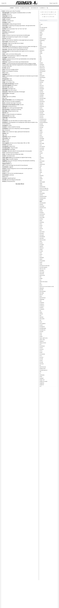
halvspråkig (42, 111)
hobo (3, 119)
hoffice (3, 131)
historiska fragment (7, 85)
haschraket (42, 149)
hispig (3, 82)
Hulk (40, 386)
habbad (41, 34)
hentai (3, 36)
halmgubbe (42, 80)
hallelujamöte (42, 69)
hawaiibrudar (42, 164)
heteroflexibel (5, 46)
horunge (41, 362)
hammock (41, 117)
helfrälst (41, 194)
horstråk (4, 179)
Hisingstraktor (5, 79)
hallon (41, 74)
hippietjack (4, 74)
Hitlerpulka (4, 91)
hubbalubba (42, 375)
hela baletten (42, 193)
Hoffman (4, 133)
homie (3, 141)
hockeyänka (5, 128)
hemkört (4, 20)
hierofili (4, 55)
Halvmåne (41, 99)
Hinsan (4, 71)
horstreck (4, 178)
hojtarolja (4, 136)
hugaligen (42, 378)
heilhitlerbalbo (42, 186)
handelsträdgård (43, 120)
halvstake (41, 112)
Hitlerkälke (4, 88)
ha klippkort (42, 30)
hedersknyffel (42, 182)
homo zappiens (5, 143)
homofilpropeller (6, 147)
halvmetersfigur (43, 98)
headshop (41, 175)
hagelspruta (42, 50)
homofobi (4, 151)
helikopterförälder (43, 196)
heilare (41, 185)
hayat (41, 165)
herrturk (4, 38)
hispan (3, 80)
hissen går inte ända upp (8, 83)
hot (40, 365)
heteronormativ (6, 51)
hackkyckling (42, 40)
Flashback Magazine (24, 7)
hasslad (41, 153)
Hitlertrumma (5, 93)
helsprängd (4, 16)
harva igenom (42, 146)
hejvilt (41, 191)
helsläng (4, 14)
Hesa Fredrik (5, 41)
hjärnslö (4, 112)
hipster (4, 76)
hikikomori (4, 62)
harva (41, 145)
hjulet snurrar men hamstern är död (10, 104)
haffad (41, 43)
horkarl (4, 173)
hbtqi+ (41, 172)
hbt (40, 167)
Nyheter (17, 7)
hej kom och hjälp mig (44, 188)
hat (40, 154)
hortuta (4, 181)
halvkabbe (42, 95)
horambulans (5, 167)
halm (41, 79)
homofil (4, 144)
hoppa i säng (5, 159)
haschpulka (42, 148)
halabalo (41, 62)
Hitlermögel (5, 90)
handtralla (42, 125)
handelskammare (43, 119)
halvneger (42, 103)
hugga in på (42, 379)
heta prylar (4, 44)
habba (41, 32)
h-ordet (41, 24)
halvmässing (42, 101)
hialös (3, 54)
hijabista (4, 59)
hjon (3, 101)
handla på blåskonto (43, 122)
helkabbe (41, 199)
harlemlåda (42, 138)
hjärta (3, 114)
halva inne (42, 85)
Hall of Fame (42, 66)
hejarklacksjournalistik (44, 190)
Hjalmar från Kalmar (7, 99)
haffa (41, 42)
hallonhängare (42, 77)
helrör (3, 11)
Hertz (3, 40)
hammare (41, 116)
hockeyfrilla (5, 120)
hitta (3, 95)
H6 (40, 25)
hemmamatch (5, 24)
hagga (41, 51)
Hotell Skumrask (43, 366)
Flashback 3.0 (43, 7)
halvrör (41, 108)
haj (40, 54)
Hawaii (41, 162)
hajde (41, 58)
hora (3, 165)
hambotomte (42, 114)
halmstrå (41, 82)
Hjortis (3, 103)
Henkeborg (4, 32)
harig (41, 135)
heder (41, 180)
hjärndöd (4, 107)
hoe (3, 130)
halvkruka (41, 96)
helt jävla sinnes (6, 17)
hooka (3, 154)
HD (40, 173)
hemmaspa (4, 25)
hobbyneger (5, 117)
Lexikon (12, 7)
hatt (40, 156)
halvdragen (42, 88)
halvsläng (41, 109)
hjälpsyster (4, 106)
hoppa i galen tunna (7, 157)
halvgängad (42, 93)
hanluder (41, 127)
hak (40, 61)
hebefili (41, 178)
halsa (41, 83)
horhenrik (4, 170)
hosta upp (42, 363)
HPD (40, 371)
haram (41, 133)
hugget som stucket (43, 381)
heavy (41, 177)
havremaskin (42, 161)
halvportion (42, 106)
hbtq (40, 169)
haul (40, 159)
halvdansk (42, 87)
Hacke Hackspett (43, 38)
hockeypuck (5, 125)
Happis (41, 130)
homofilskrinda (5, 149)
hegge (41, 183)
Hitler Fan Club (5, 87)
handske (41, 124)
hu (40, 373)
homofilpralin (5, 146)
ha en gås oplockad (43, 27)
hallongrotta (42, 75)
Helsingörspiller (6, 12)
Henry (3, 33)
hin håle (4, 67)
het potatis (4, 43)
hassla (41, 151)
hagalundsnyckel (43, 46)
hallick (41, 72)
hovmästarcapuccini (43, 370)
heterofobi (4, 49)
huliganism (42, 384)
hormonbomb (5, 175)
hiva (3, 98)
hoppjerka (4, 160)
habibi (41, 35)
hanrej (41, 128)
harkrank (41, 136)
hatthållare (42, 157)
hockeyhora (5, 122)
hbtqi (41, 170)
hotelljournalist (42, 368)
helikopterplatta (43, 198)
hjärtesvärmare (5, 115)
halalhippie (42, 64)
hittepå (4, 96)
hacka (41, 37)
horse (3, 176)
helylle (3, 19)
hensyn (4, 35)
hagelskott (42, 48)
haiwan (41, 53)
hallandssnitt (42, 67)
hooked (4, 155)
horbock (4, 168)
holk (3, 139)
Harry (41, 141)
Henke (3, 30)
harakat (41, 132)
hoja (3, 135)
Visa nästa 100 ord (20, 184)
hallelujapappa (42, 71)
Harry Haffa (42, 143)
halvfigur (41, 90)
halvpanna (42, 104)
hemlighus (4, 22)
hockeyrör (4, 127)
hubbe (41, 376)
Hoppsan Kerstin (6, 163)
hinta (3, 72)
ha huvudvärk (42, 29)
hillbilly (4, 63)
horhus (4, 171)
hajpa (41, 59)
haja (40, 56)
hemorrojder (5, 27)
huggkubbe (42, 383)
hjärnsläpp (4, 111)
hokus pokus (5, 138)
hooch (3, 152)
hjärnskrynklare (6, 109)
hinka (3, 69)
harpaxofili (42, 140)
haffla (41, 45)
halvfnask (41, 91)
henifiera (4, 28)
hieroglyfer (4, 57)
